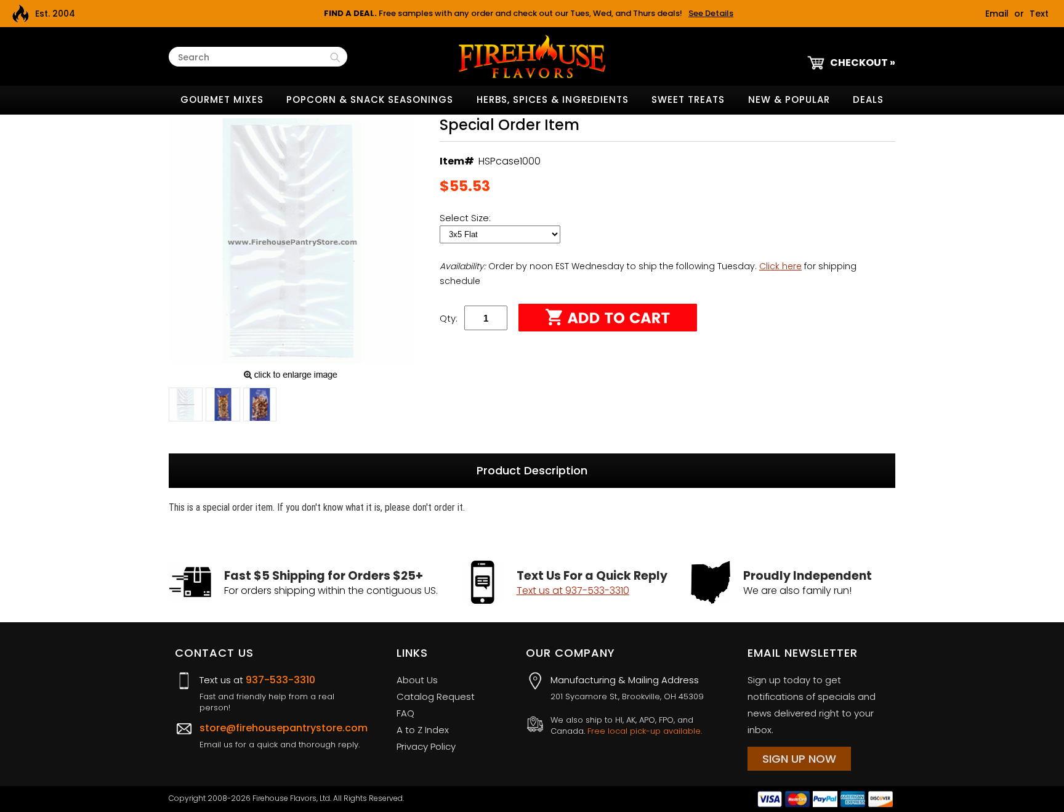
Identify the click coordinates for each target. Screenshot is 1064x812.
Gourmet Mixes (222, 99)
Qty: (448, 318)
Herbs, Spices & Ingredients (553, 99)
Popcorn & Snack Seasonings (369, 99)
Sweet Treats (688, 99)
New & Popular (789, 99)
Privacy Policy (426, 746)
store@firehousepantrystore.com (284, 728)
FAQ (405, 713)
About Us (417, 679)
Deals (868, 99)
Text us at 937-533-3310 (573, 590)
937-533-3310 (280, 680)
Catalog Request (436, 696)
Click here (780, 266)
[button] (186, 407)
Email (997, 13)
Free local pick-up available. (644, 731)
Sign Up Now (799, 758)
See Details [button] (710, 13)
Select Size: (466, 217)
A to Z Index (423, 729)
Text (1039, 13)
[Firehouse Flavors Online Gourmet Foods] (532, 56)
